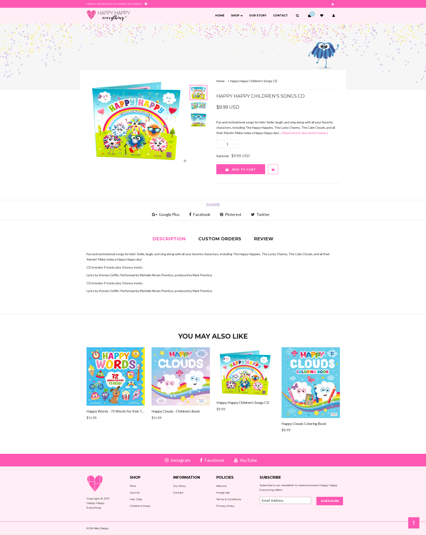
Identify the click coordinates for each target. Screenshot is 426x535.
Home (219, 15)
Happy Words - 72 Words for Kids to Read (119, 411)
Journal (135, 492)
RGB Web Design (98, 528)
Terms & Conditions (228, 499)
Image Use (223, 492)
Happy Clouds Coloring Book (304, 423)
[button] (297, 15)
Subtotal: (222, 156)
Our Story (257, 15)
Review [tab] (263, 238)
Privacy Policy (225, 505)
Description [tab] (169, 238)
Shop (235, 15)
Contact (280, 15)
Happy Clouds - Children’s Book (176, 411)
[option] (137, 120)
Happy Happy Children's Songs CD (243, 402)
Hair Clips (136, 499)
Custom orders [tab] (219, 238)
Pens (133, 486)
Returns (221, 486)
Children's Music (140, 505)
